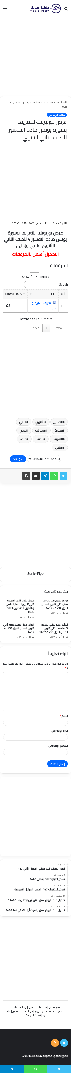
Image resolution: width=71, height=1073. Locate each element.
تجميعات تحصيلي (37, 1007)
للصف (39, 439)
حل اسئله (28, 1011)
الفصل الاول (28, 102)
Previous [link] (59, 328)
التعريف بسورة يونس (43, 305)
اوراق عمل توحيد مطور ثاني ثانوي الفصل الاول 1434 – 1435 (18, 628)
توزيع (37, 1011)
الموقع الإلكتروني (58, 745)
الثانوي (40, 422)
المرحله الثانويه (45, 102)
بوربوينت (40, 430)
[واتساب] (54, 476)
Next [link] (36, 328)
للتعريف (58, 439)
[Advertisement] (35, 56)
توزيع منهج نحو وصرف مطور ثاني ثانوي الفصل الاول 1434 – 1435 (54, 604)
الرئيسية (60, 102)
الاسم (64, 715)
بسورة (59, 430)
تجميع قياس (55, 1007)
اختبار (44, 1011)
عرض (23, 430)
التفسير (58, 422)
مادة (23, 439)
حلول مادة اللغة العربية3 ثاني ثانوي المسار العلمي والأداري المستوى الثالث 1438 (20, 606)
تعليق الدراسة (33, 1015)
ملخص (52, 1011)
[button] (64, 293)
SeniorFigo (58, 223)
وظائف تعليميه (18, 1007)
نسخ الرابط (18, 458)
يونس (59, 447)
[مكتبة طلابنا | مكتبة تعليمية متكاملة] (45, 8)
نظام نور (16, 1011)
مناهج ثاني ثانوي (57, 115)
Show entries (35, 277)
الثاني (22, 422)
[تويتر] (63, 476)
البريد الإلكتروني (59, 730)
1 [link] (46, 328)
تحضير (61, 1011)
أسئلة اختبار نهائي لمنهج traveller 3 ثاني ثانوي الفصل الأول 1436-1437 (53, 628)
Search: (63, 284)
